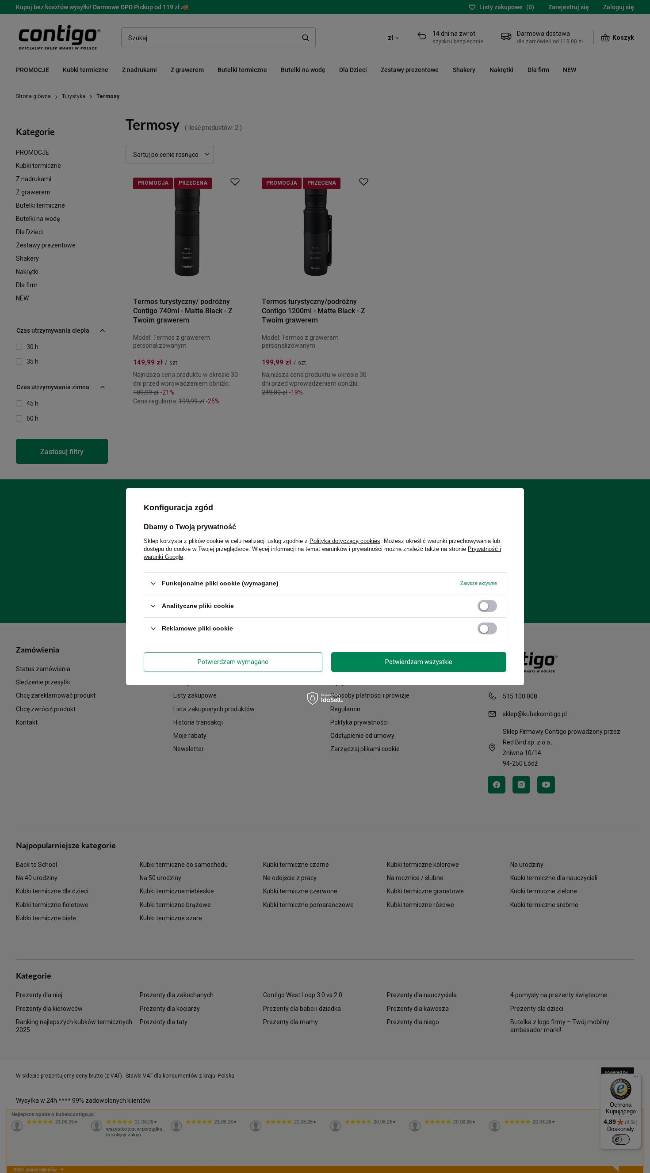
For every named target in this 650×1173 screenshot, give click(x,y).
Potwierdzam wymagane (233, 661)
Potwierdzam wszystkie (418, 661)
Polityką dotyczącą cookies (345, 540)
